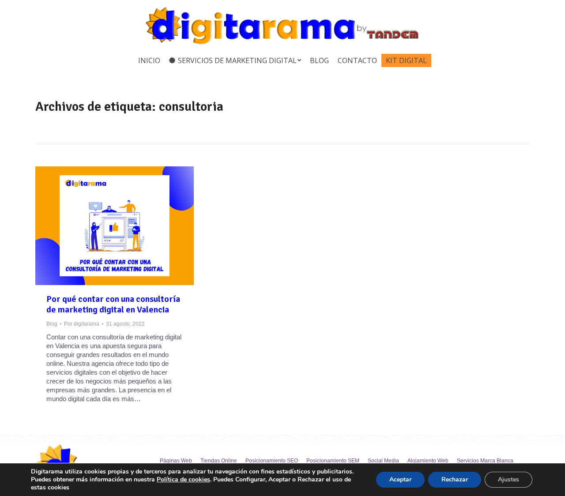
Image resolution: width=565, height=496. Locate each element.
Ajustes (508, 479)
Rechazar (454, 479)
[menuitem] (149, 60)
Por (81, 324)
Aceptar (400, 479)
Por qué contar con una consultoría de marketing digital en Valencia (113, 304)
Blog (51, 324)
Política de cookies (183, 479)
